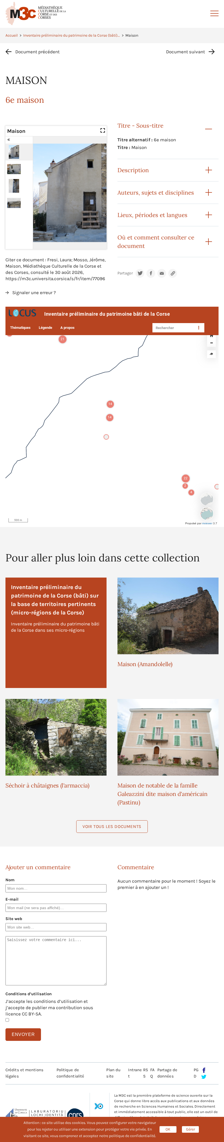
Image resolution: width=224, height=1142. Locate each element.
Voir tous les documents (112, 826)
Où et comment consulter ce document (155, 242)
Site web (13, 918)
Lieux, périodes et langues (152, 215)
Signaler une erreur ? (34, 292)
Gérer (190, 1129)
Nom (9, 879)
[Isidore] (99, 1108)
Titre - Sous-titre (140, 125)
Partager (125, 273)
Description (133, 170)
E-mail (12, 899)
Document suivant (185, 51)
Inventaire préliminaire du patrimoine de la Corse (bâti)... (71, 35)
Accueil (11, 35)
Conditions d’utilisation (28, 993)
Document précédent (37, 51)
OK (168, 1129)
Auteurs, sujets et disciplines (155, 192)
